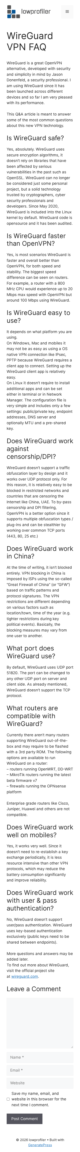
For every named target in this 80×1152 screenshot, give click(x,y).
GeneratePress (40, 1145)
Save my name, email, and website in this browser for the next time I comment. (39, 1099)
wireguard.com (24, 976)
